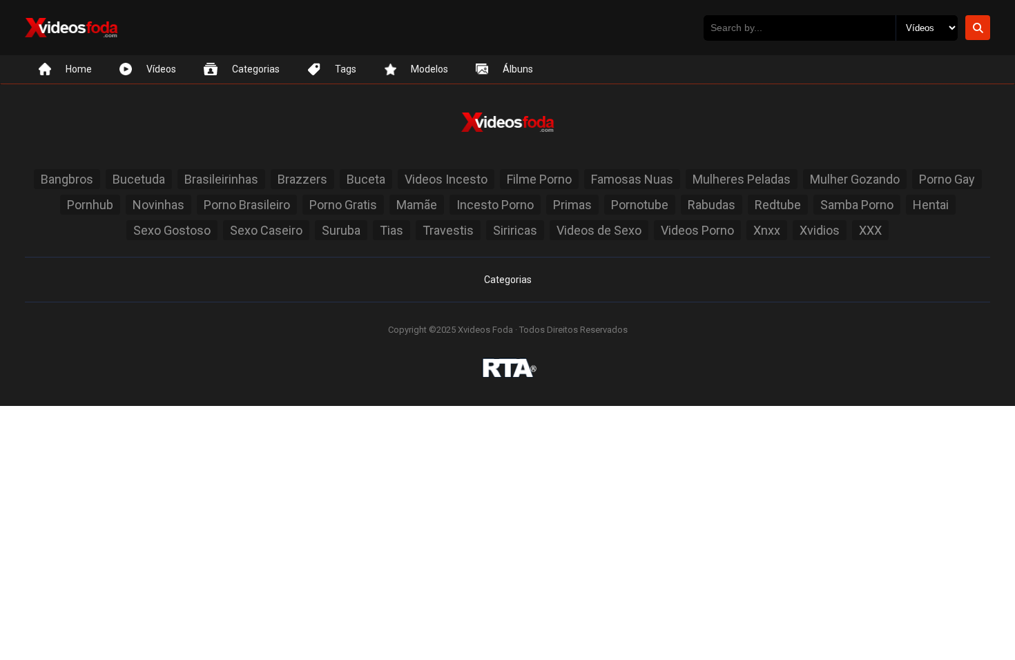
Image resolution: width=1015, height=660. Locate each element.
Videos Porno (697, 230)
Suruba (341, 230)
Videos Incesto (446, 179)
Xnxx (766, 230)
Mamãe (416, 204)
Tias (391, 230)
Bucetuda (139, 179)
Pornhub (90, 204)
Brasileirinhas (221, 179)
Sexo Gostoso (172, 230)
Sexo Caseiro (266, 230)
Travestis (448, 230)
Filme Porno (539, 179)
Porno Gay (947, 179)
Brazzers (302, 179)
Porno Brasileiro (247, 204)
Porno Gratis (343, 204)
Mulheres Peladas (742, 179)
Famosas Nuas (632, 179)
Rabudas (711, 204)
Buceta (366, 179)
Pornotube (639, 204)
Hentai (931, 204)
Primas (572, 204)
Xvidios (820, 230)
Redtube (778, 204)
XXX (870, 230)
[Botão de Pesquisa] (977, 27)
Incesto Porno (495, 204)
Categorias (508, 279)
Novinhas (158, 204)
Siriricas (515, 230)
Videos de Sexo (599, 230)
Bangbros (67, 179)
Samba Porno (856, 204)
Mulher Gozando (855, 179)
